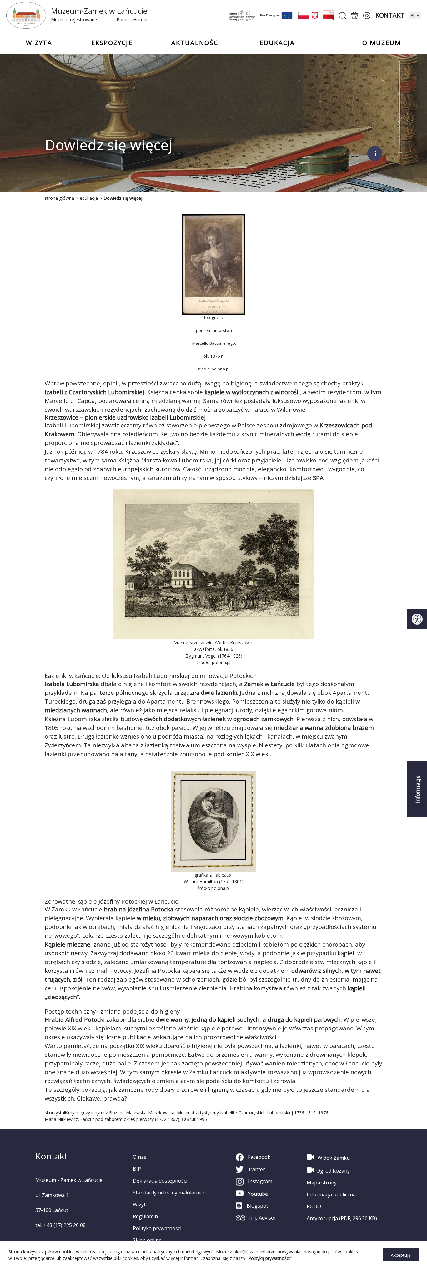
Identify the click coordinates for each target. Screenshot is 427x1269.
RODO (314, 1206)
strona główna (59, 198)
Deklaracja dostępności (160, 1180)
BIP (137, 1168)
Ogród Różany (333, 1170)
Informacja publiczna (331, 1194)
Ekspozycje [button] (112, 43)
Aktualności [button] (196, 43)
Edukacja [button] (277, 43)
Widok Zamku (333, 1157)
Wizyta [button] (39, 43)
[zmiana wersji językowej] (415, 15)
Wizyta (140, 1204)
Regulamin (145, 1216)
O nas (139, 1156)
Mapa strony (322, 1182)
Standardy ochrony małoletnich (169, 1192)
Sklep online (147, 1240)
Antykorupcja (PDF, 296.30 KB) (342, 1218)
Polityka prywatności (157, 1228)
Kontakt (389, 15)
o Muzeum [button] (381, 43)
